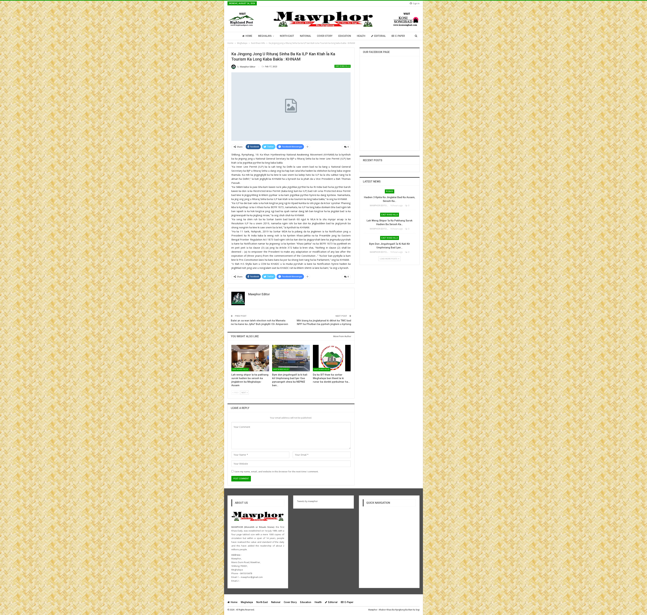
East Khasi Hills (342, 66)
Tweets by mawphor (307, 501)
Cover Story (324, 36)
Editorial (380, 36)
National (305, 36)
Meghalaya (265, 36)
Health (361, 36)
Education (344, 36)
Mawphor (372, 609)
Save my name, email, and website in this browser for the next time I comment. (276, 471)
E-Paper (400, 36)
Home (248, 36)
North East (287, 36)
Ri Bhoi (389, 191)
